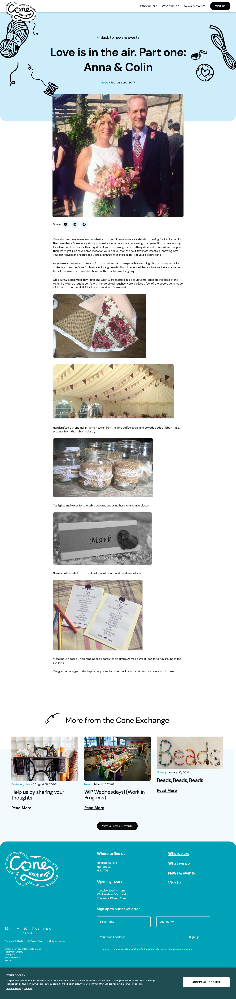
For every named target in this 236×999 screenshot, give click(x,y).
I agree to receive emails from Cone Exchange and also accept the (147, 949)
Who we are (178, 853)
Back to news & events (120, 37)
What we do (179, 863)
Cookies (28, 988)
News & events (181, 873)
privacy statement (183, 949)
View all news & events (117, 826)
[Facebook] (84, 224)
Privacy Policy (13, 988)
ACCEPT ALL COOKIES (206, 982)
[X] (65, 224)
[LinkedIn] (75, 224)
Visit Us (174, 882)
